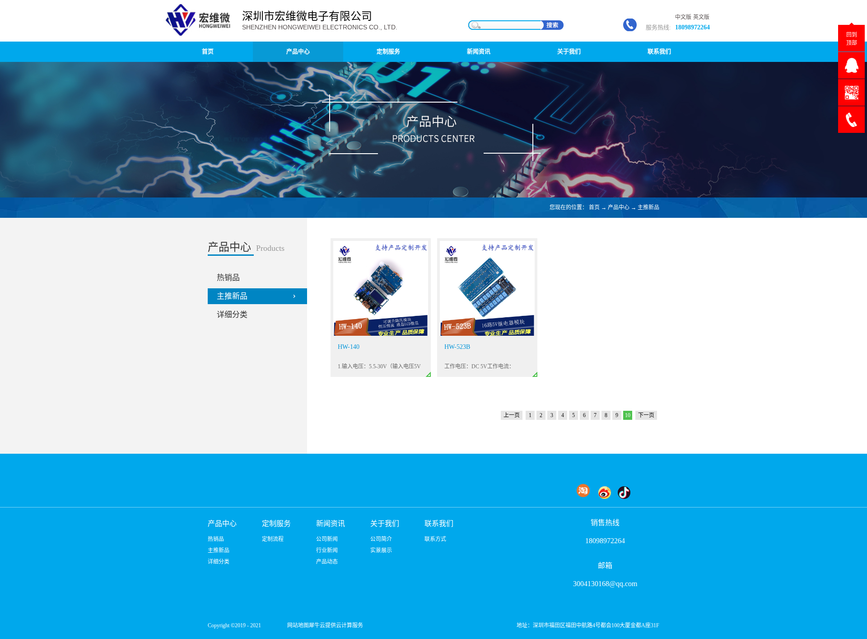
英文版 (701, 17)
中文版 (683, 17)
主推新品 (648, 207)
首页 (208, 51)
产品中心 (618, 207)
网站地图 (296, 625)
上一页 (511, 415)
